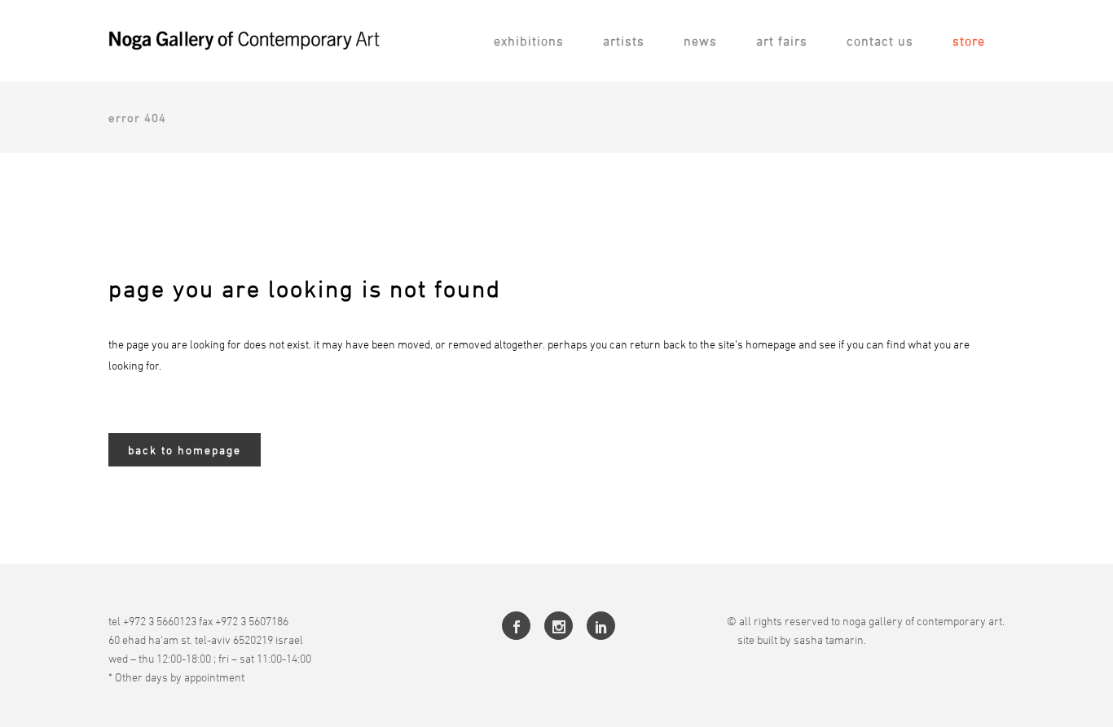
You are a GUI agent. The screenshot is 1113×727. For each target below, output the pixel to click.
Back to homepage (184, 450)
